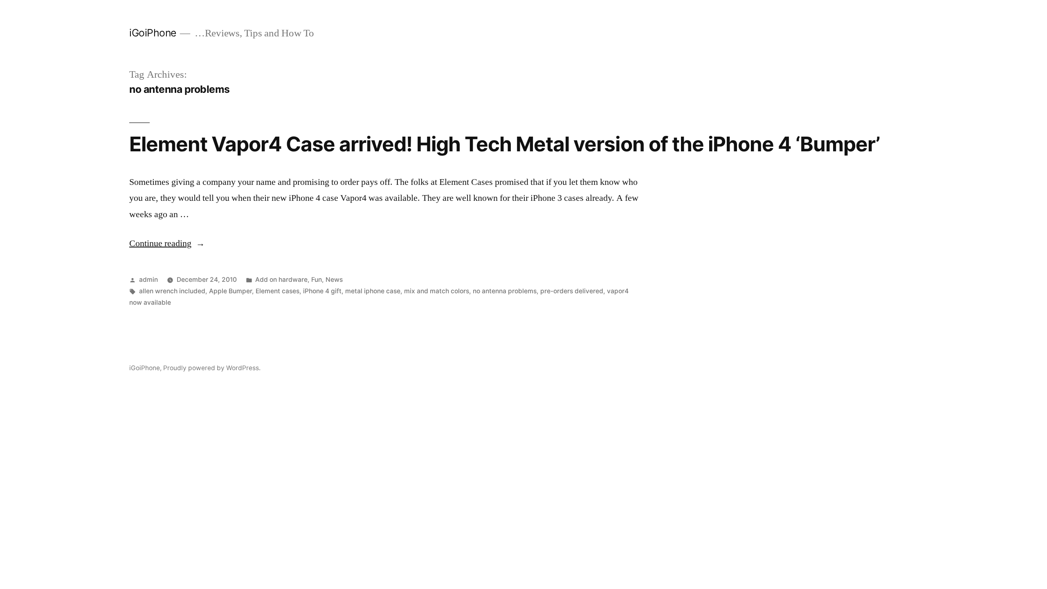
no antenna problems (505, 291)
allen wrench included (172, 291)
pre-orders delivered (571, 291)
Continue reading (167, 243)
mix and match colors (436, 291)
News (334, 279)
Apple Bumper (230, 291)
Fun (316, 279)
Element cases (277, 291)
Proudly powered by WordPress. (212, 368)
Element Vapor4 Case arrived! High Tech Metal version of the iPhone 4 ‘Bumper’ (504, 144)
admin (148, 279)
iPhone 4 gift (322, 291)
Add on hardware (281, 279)
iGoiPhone (152, 33)
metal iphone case (372, 291)
